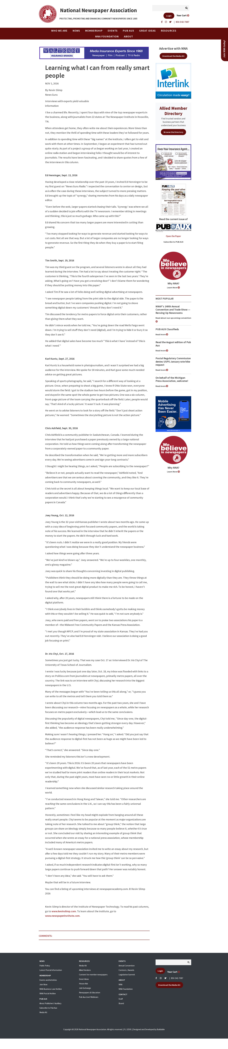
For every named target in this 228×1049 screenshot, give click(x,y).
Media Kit (43, 1012)
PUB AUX (128, 30)
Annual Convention (127, 965)
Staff (121, 999)
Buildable (161, 1029)
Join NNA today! (224, 49)
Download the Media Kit (173, 56)
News (76, 30)
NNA (120, 984)
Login (169, 15)
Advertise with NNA (173, 48)
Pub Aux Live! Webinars (88, 997)
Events (113, 30)
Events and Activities (48, 980)
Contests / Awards (126, 970)
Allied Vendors (85, 970)
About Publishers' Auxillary (50, 1003)
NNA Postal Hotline (47, 993)
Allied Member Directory (173, 110)
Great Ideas (147, 30)
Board (121, 1003)
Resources (168, 30)
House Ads (83, 983)
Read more (161, 334)
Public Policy (44, 965)
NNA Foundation (107, 36)
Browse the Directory (173, 132)
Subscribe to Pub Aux (48, 1008)
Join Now (43, 984)
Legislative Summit (127, 974)
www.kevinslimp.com (64, 911)
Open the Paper (173, 236)
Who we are (59, 30)
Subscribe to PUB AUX (173, 241)
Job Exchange (85, 988)
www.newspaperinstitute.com (62, 915)
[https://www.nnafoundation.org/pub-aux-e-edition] (173, 199)
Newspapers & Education (89, 992)
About (128, 36)
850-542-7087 (177, 978)
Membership (94, 30)
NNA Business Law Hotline (50, 989)
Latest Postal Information (50, 970)
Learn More (172, 287)
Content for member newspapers (93, 974)
